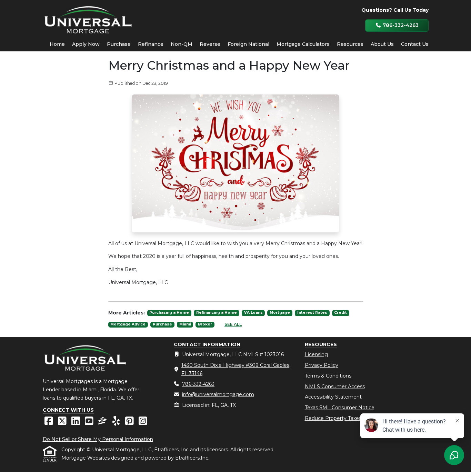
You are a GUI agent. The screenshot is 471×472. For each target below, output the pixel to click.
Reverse (210, 44)
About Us (382, 44)
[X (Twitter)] (63, 423)
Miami (185, 324)
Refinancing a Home (216, 312)
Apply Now (86, 44)
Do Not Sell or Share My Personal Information (98, 439)
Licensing (316, 354)
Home (57, 44)
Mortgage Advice (128, 324)
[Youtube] (90, 423)
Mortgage (280, 312)
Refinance (150, 44)
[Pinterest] (130, 423)
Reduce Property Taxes (333, 418)
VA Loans (253, 312)
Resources (350, 44)
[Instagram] (143, 423)
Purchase (119, 44)
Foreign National (248, 44)
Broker (205, 324)
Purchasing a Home (169, 312)
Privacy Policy (321, 365)
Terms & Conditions (328, 376)
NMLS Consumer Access (335, 386)
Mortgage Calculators (303, 44)
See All (233, 324)
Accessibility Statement (333, 397)
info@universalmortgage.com (218, 394)
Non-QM (181, 44)
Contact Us (415, 44)
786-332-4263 (400, 25)
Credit (340, 312)
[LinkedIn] (76, 423)
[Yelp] (116, 423)
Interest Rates (312, 312)
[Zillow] (103, 423)
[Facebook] (49, 423)
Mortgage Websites (86, 458)
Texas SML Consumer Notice (339, 407)
